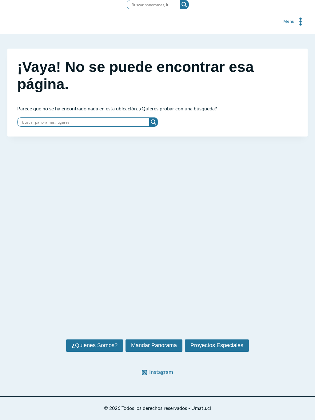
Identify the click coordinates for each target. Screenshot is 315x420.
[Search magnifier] (184, 4)
